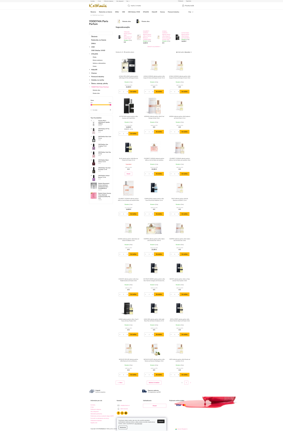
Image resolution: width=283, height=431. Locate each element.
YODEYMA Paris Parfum (100, 87)
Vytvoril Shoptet (181, 429)
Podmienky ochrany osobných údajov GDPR (102, 416)
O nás (99, 1)
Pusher (95, 66)
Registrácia (188, 1)
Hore (120, 382)
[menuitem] (93, 11)
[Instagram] (122, 413)
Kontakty (93, 1)
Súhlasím (160, 421)
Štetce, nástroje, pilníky (99, 83)
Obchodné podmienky (96, 414)
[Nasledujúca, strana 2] (186, 383)
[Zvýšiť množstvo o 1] (127, 91)
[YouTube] (126, 413)
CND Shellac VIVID (98, 50)
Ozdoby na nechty (97, 80)
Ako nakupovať (119, 1)
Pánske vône (96, 93)
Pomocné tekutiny (97, 77)
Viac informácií (138, 423)
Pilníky (94, 57)
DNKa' (93, 43)
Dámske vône (96, 90)
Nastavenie (123, 427)
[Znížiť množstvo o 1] (120, 91)
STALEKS (94, 54)
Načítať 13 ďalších (154, 382)
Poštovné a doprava (108, 1)
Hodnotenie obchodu (96, 420)
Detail (128, 174)
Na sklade (102, 110)
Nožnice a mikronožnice (99, 63)
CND (93, 47)
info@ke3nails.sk (125, 405)
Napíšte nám (94, 423)
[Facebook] (118, 413)
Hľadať (155, 406)
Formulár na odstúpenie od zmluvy (100, 418)
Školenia (94, 36)
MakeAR (94, 70)
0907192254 (124, 409)
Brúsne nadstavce (98, 60)
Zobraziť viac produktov (153, 46)
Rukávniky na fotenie (98, 40)
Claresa (94, 73)
